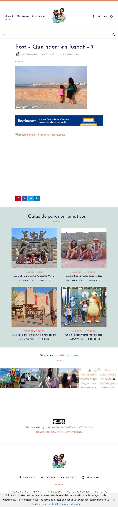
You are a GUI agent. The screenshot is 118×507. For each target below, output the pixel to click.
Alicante (78, 272)
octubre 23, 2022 (44, 280)
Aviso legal (55, 492)
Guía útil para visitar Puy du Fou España (34, 335)
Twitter (50, 477)
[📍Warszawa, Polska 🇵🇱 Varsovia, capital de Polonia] (10, 378)
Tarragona (39, 16)
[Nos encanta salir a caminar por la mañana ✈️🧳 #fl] (49, 378)
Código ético (20, 492)
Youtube (71, 477)
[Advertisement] (59, 170)
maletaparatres (66, 355)
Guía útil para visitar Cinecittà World (34, 276)
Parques (30, 272)
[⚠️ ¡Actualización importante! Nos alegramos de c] (88, 378)
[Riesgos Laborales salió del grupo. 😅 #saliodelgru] (108, 378)
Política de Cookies (78, 492)
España (10, 16)
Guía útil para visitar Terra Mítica (83, 276)
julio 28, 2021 (44, 339)
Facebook (29, 477)
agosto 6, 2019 (49, 54)
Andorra (77, 331)
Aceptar (75, 504)
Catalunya (23, 16)
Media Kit (38, 492)
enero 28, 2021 (94, 339)
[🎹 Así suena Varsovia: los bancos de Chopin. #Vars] (29, 378)
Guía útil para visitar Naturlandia (83, 335)
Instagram (92, 477)
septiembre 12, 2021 (93, 280)
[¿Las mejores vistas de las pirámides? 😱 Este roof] (69, 378)
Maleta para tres (29, 54)
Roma (40, 272)
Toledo (40, 331)
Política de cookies (57, 504)
